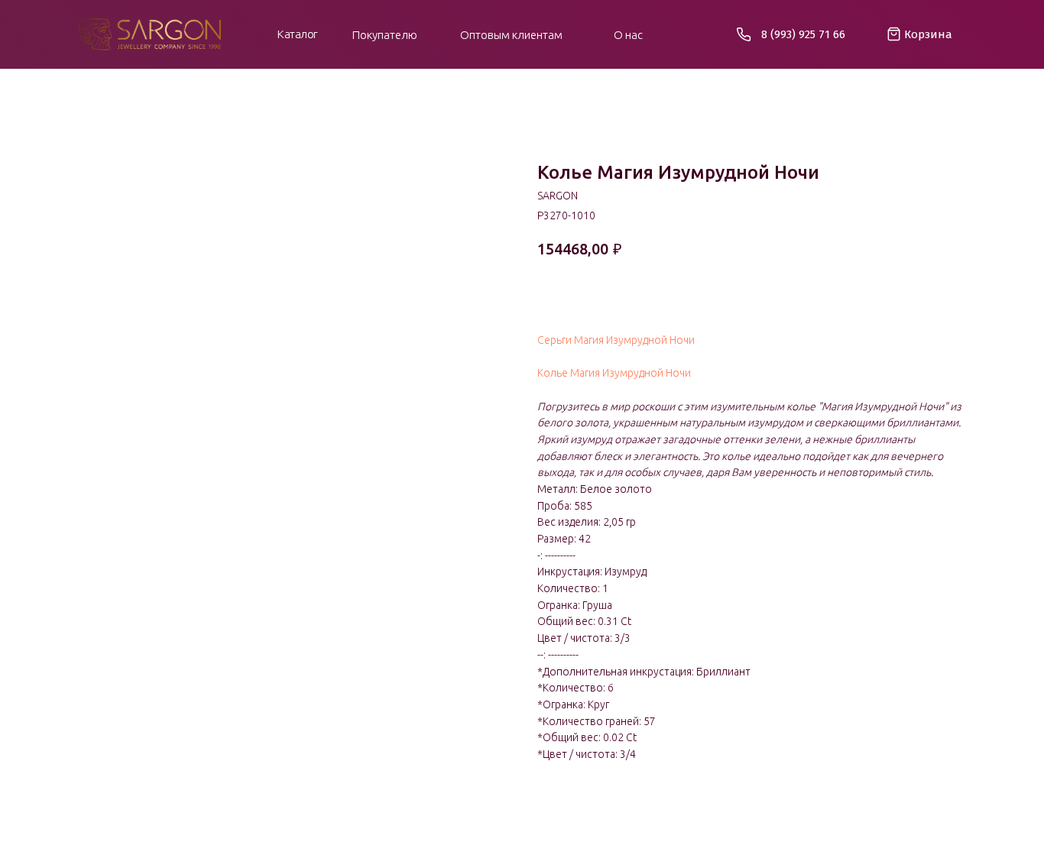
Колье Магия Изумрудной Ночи (614, 373)
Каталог (297, 34)
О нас (628, 34)
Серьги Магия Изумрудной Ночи (616, 340)
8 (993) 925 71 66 (803, 34)
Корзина (928, 34)
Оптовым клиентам (511, 34)
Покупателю (384, 34)
